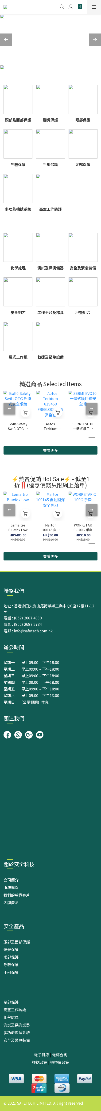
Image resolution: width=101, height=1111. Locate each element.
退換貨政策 (59, 1062)
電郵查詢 (59, 1054)
